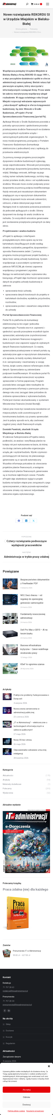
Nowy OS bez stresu (23, 740)
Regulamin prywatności (35, 1111)
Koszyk (9, 1037)
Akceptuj (26, 1090)
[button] (49, 1066)
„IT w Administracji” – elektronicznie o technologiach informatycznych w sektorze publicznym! (30, 726)
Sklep (8, 1024)
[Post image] (10, 583)
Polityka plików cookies (16, 1111)
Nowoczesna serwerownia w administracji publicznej (26, 711)
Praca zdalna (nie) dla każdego (25, 889)
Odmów (26, 1097)
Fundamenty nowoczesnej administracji (32, 616)
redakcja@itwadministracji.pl (15, 991)
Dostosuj (26, 1104)
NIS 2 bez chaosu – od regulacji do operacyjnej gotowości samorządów (31, 599)
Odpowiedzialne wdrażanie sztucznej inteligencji (30, 752)
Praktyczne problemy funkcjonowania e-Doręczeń (31, 697)
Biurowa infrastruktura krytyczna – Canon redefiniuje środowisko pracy (34, 649)
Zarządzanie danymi (12, 1056)
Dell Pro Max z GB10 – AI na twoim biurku (33, 631)
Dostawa (10, 1030)
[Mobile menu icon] (47, 4)
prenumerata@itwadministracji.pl (17, 1004)
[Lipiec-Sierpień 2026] (26, 841)
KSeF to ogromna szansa (32, 664)
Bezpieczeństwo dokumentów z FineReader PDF (34, 581)
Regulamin (10, 1043)
